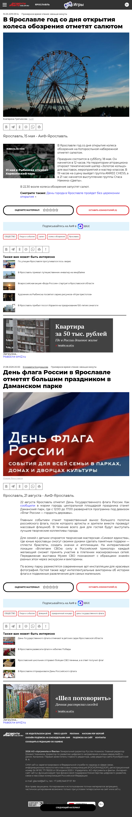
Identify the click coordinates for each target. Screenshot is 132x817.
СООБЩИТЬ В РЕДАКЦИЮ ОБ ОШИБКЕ (44, 742)
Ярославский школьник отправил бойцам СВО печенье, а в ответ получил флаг (61, 660)
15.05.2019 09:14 (11, 14)
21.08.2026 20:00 (11, 367)
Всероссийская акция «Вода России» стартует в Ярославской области (56, 283)
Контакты (100, 738)
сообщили (27, 505)
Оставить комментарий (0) (103, 210)
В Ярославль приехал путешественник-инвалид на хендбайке (51, 272)
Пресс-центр (60, 734)
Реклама (74, 734)
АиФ (31, 119)
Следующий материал (68, 808)
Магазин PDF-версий (93, 734)
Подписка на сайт (82, 738)
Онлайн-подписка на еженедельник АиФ (47, 738)
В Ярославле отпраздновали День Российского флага (47, 671)
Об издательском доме (38, 734)
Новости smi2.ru (14, 356)
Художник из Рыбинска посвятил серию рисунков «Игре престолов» (55, 294)
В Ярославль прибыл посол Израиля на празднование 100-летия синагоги (58, 305)
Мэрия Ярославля (13, 478)
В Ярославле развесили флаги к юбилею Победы (44, 649)
